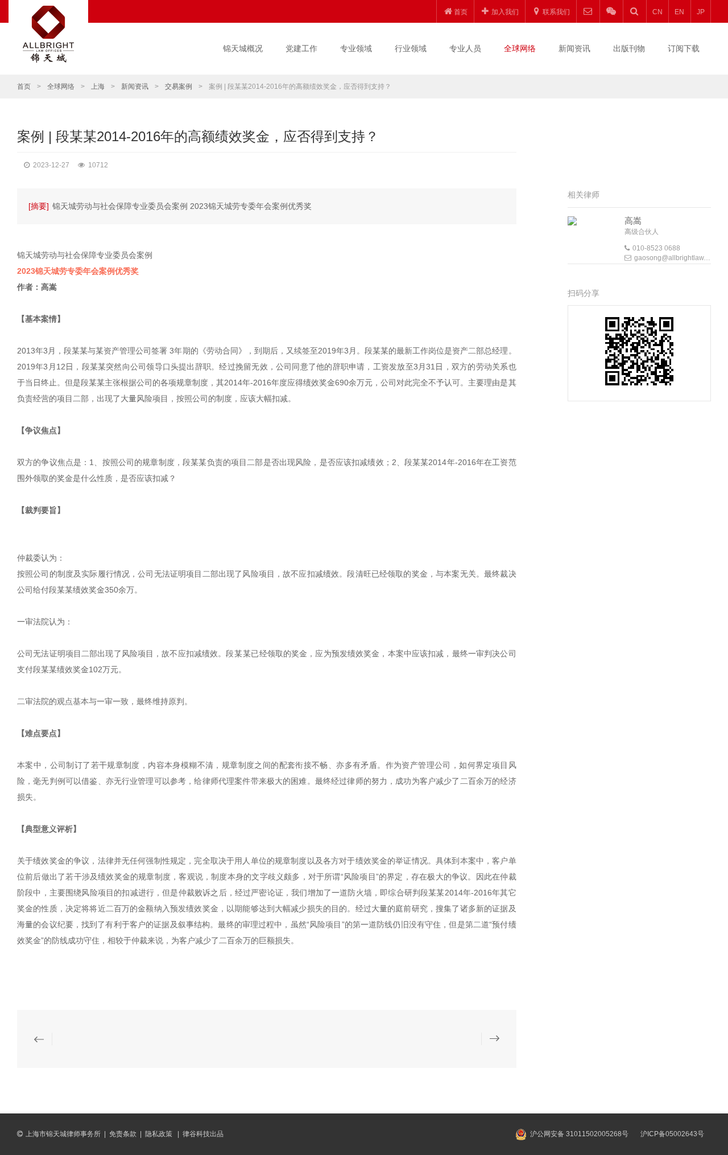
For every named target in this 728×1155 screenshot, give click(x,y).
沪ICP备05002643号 (672, 1134)
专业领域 (356, 48)
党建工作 (301, 48)
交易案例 (178, 87)
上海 (98, 87)
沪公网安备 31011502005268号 (579, 1134)
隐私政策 (159, 1134)
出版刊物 (629, 48)
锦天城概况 (243, 48)
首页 (24, 87)
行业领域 (411, 48)
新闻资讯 (574, 48)
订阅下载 (684, 48)
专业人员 (465, 48)
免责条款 (122, 1134)
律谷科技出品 (203, 1134)
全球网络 (520, 48)
